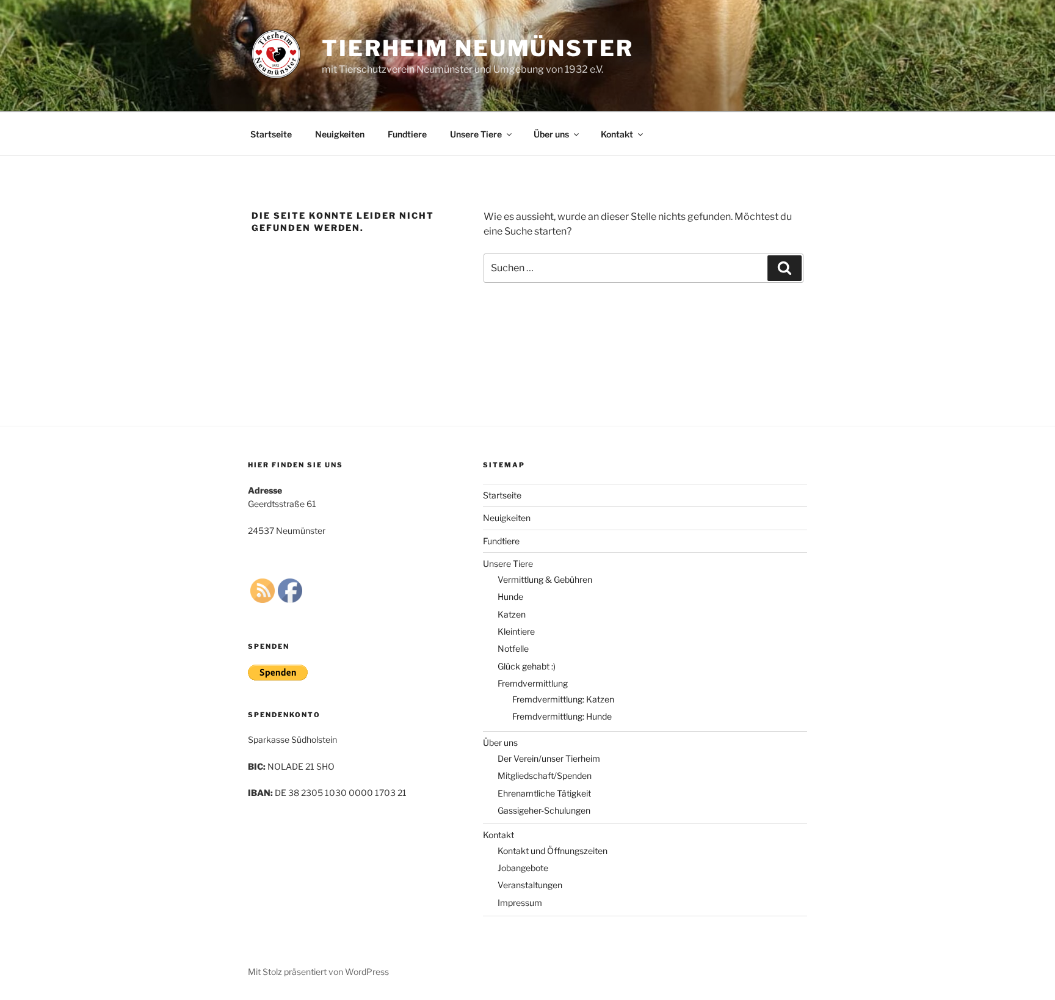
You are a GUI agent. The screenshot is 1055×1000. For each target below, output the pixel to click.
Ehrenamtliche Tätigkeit (544, 793)
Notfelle (513, 648)
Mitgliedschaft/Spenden (545, 775)
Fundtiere (407, 134)
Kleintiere (516, 631)
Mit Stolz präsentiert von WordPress (318, 971)
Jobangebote (523, 868)
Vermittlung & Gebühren (545, 579)
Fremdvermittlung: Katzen (563, 699)
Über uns (551, 134)
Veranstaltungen (530, 885)
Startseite (271, 134)
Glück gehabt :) (527, 666)
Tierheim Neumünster (478, 48)
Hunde (510, 596)
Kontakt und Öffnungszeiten (552, 850)
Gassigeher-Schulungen (544, 810)
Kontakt (617, 134)
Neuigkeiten (339, 134)
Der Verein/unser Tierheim (549, 758)
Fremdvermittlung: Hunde (562, 716)
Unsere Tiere (476, 134)
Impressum (520, 902)
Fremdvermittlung (533, 683)
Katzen (512, 614)
